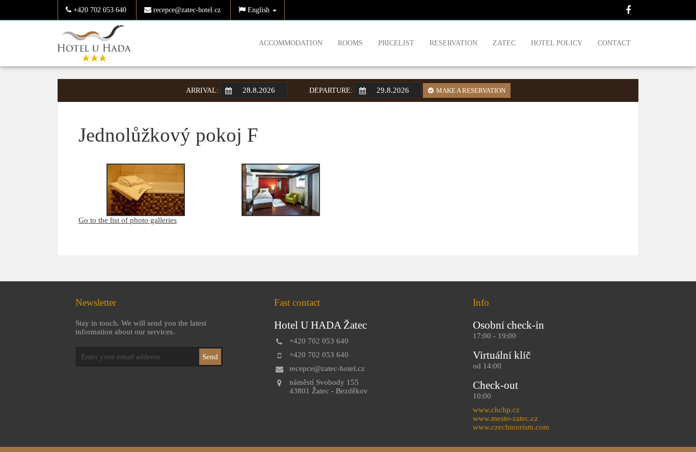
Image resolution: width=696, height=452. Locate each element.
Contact (614, 43)
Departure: (331, 90)
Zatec (504, 43)
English (259, 10)
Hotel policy (556, 43)
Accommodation (291, 43)
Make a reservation (470, 90)
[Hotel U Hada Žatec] (94, 42)
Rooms (350, 43)
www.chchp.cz (496, 410)
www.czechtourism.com (511, 427)
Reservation (453, 43)
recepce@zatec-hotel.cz (186, 10)
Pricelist (396, 43)
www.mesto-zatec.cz (505, 418)
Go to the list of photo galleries (127, 220)
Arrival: (202, 90)
